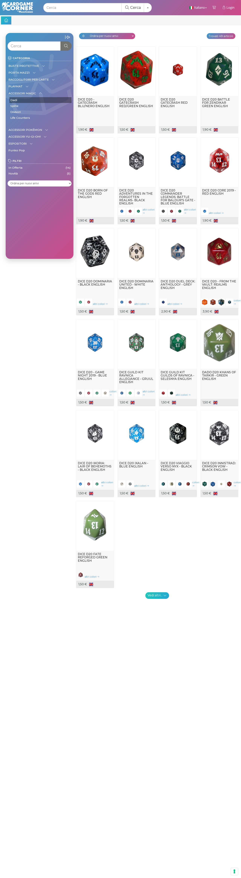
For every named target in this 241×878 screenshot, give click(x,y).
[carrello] (214, 7)
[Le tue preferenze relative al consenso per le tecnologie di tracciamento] (234, 871)
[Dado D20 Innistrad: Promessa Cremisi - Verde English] (205, 484)
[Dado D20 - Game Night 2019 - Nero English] (80, 393)
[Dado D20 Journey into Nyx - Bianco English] (171, 484)
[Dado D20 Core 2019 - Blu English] (205, 211)
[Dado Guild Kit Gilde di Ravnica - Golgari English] (171, 393)
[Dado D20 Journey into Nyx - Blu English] (180, 484)
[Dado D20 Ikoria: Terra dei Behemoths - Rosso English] (89, 484)
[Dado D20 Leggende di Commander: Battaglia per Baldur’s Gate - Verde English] (180, 211)
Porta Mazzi (19, 72)
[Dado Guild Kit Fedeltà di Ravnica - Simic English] (130, 393)
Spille (14, 106)
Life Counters (20, 118)
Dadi (13, 100)
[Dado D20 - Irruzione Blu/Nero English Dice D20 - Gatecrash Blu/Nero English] (95, 70)
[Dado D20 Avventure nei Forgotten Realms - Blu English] (122, 211)
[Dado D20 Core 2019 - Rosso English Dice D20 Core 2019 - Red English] (219, 161)
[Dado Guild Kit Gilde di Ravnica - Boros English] (163, 393)
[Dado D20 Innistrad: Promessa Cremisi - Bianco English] (221, 484)
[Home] (6, 20)
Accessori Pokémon (25, 130)
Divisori (15, 112)
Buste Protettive (24, 66)
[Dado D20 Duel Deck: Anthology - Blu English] (163, 302)
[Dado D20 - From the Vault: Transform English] (229, 302)
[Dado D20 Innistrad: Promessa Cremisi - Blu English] (213, 484)
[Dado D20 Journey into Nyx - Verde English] (163, 484)
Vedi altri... (155, 595)
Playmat (15, 86)
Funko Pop (16, 150)
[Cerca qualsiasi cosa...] (66, 46)
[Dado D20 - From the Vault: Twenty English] (213, 302)
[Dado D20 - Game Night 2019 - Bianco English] (105, 393)
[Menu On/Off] (67, 37)
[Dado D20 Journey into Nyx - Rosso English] (188, 484)
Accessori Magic (22, 93)
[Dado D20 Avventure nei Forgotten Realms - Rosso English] (130, 211)
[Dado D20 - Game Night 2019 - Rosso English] (89, 393)
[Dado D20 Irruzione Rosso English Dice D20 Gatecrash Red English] (178, 70)
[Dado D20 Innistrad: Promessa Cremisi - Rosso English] (229, 484)
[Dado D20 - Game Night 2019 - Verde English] (97, 393)
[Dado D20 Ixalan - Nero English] (130, 484)
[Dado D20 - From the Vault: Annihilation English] (205, 302)
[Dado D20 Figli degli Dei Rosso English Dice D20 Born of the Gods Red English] (95, 161)
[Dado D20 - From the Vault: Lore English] (221, 302)
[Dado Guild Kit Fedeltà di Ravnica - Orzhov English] (122, 393)
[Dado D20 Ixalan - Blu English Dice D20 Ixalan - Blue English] (136, 434)
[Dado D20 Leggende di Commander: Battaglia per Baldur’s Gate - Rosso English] (171, 211)
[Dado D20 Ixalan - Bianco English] (122, 484)
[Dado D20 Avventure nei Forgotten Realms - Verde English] (138, 211)
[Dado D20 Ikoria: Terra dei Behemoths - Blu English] (80, 484)
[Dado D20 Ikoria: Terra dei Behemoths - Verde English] (97, 484)
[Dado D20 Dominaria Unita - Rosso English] (130, 302)
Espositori (17, 143)
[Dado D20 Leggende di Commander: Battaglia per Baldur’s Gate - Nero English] (163, 211)
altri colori (149, 209)
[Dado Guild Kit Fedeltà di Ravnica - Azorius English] (138, 393)
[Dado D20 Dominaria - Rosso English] (89, 302)
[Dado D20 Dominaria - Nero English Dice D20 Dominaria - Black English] (95, 252)
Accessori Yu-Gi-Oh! (24, 136)
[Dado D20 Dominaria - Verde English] (80, 302)
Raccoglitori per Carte (29, 79)
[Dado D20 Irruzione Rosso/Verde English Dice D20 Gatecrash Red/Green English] (136, 70)
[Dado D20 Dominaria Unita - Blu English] (122, 302)
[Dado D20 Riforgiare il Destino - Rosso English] (80, 574)
